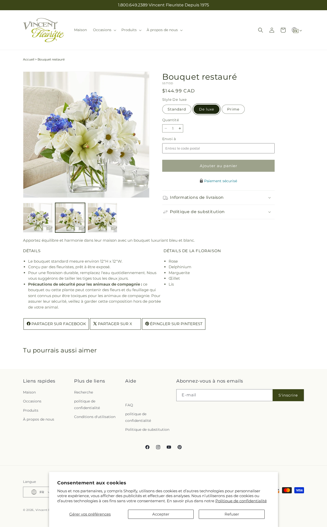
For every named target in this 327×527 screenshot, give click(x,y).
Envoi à (174, 139)
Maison (29, 392)
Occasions (32, 401)
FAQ (129, 405)
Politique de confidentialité (241, 500)
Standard (177, 109)
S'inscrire (288, 395)
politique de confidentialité (87, 404)
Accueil (28, 59)
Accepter (160, 514)
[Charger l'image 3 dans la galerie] (102, 217)
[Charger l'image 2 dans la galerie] (70, 217)
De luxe (206, 109)
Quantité (170, 120)
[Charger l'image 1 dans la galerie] (38, 217)
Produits (30, 410)
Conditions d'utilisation (94, 416)
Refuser (232, 514)
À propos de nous (38, 419)
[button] (104, 29)
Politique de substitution (147, 429)
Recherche (83, 392)
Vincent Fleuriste (49, 510)
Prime (233, 109)
